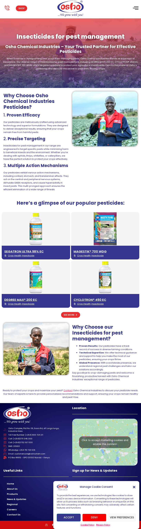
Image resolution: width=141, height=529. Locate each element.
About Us (12, 489)
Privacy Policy (103, 524)
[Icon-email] (46, 524)
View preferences (122, 517)
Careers (12, 509)
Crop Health (14, 255)
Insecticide (28, 255)
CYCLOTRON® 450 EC (90, 300)
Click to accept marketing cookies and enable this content (105, 442)
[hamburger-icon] (135, 8)
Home (10, 483)
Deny (94, 517)
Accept (69, 517)
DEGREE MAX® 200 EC (20, 300)
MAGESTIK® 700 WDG (90, 251)
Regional (12, 504)
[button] (134, 487)
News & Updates (16, 499)
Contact (68, 390)
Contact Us (13, 514)
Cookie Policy (87, 524)
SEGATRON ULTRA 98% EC (24, 251)
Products (12, 494)
